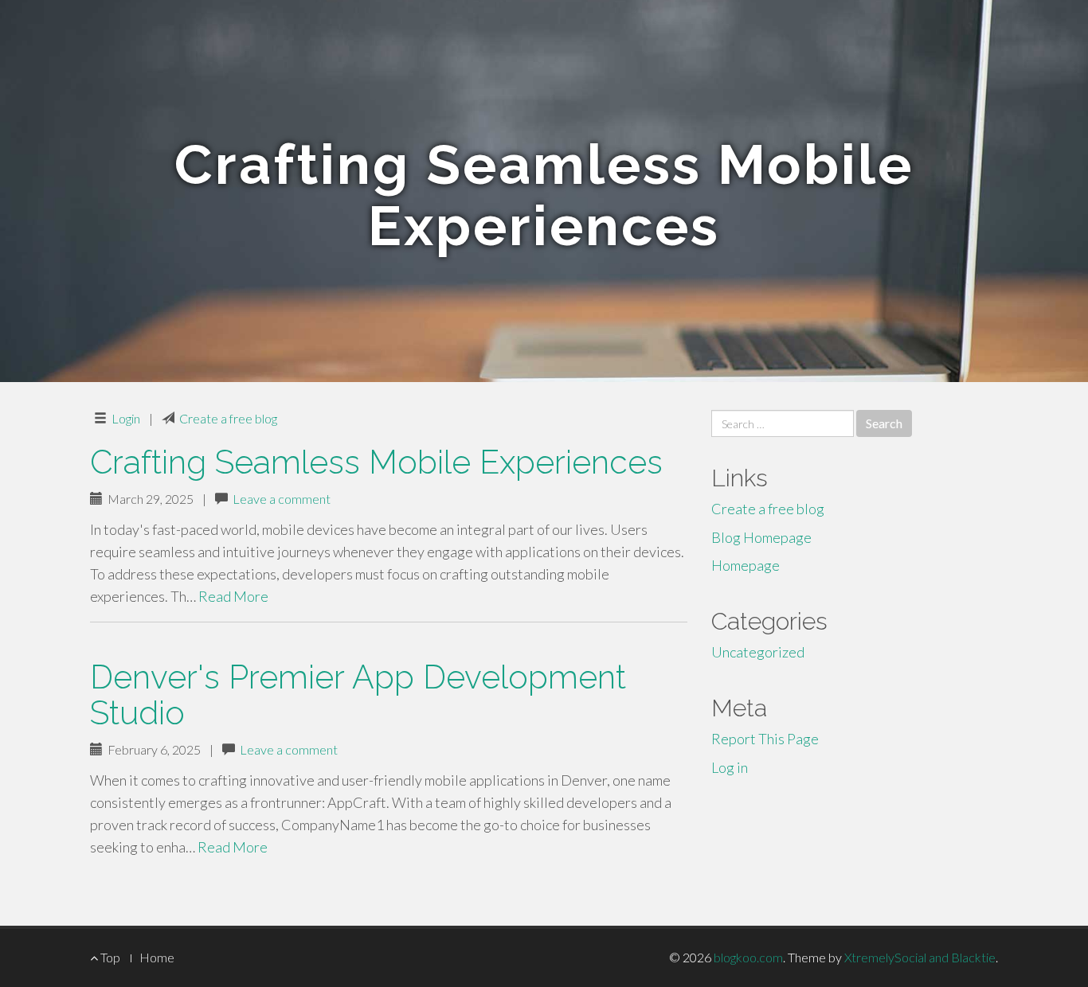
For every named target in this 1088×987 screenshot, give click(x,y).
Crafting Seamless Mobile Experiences (376, 462)
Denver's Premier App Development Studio (358, 694)
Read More (233, 596)
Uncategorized (757, 652)
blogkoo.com (748, 957)
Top (109, 957)
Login (126, 418)
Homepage (745, 565)
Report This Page (765, 738)
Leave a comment (282, 498)
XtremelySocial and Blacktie (920, 957)
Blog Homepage (761, 537)
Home (156, 957)
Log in (729, 767)
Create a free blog (228, 418)
